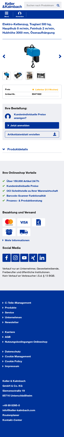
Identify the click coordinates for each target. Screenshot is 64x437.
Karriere (10, 331)
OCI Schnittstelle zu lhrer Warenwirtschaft (32, 190)
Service (9, 312)
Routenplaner (10, 415)
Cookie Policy (13, 361)
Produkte (10, 307)
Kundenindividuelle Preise (22, 185)
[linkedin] (42, 257)
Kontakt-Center (12, 419)
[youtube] (24, 257)
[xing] (33, 257)
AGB (8, 336)
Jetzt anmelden (19, 125)
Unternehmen (13, 317)
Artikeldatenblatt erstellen (24, 134)
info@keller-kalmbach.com (18, 410)
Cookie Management (18, 356)
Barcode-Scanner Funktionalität (26, 195)
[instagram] (15, 257)
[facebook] (6, 257)
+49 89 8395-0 (11, 405)
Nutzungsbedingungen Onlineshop (26, 341)
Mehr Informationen (17, 240)
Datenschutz (13, 351)
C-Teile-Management (18, 302)
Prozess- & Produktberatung (24, 200)
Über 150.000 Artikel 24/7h (23, 180)
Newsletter (12, 322)
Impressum (12, 366)
